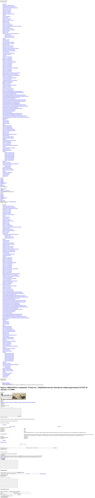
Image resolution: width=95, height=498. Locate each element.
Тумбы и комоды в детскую (8, 28)
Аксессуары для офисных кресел (9, 129)
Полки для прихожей (7, 144)
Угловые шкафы (6, 174)
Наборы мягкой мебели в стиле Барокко (10, 274)
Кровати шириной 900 (9, 360)
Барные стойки (8, 34)
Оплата (1, 180)
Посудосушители (6, 51)
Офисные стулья (6, 333)
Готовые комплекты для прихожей (9, 140)
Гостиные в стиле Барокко (8, 263)
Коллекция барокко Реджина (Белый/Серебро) (11, 103)
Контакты (2, 183)
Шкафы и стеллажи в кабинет (8, 137)
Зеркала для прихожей (7, 141)
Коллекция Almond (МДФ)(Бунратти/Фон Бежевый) (12, 91)
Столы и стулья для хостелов (8, 88)
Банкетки (4, 119)
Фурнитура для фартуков (7, 58)
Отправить (19, 472)
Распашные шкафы (6, 173)
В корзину (19, 416)
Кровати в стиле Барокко (7, 70)
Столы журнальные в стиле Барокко (9, 77)
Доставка (2, 179)
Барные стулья (5, 32)
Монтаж (2, 181)
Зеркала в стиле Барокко (7, 65)
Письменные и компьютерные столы (10, 134)
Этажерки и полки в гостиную (8, 13)
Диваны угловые (6, 121)
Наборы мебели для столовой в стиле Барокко (11, 72)
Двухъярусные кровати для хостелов (9, 85)
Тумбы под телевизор (7, 11)
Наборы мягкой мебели (7, 125)
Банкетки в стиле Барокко (8, 60)
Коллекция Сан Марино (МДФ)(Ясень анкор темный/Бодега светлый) (16, 117)
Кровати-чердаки (6, 21)
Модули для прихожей (7, 142)
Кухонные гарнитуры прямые (8, 42)
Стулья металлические (7, 54)
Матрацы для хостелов (7, 87)
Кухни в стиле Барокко (7, 71)
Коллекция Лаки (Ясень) (7, 112)
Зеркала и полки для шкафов (8, 169)
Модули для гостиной (7, 8)
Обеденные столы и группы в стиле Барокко (11, 75)
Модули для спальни (7, 162)
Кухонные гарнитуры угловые (8, 43)
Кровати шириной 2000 (9, 157)
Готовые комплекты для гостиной (9, 6)
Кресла (4, 124)
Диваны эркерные (6, 123)
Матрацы (4, 161)
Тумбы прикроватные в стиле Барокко (10, 80)
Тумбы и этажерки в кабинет (8, 136)
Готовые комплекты (6, 16)
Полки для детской (6, 27)
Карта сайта (2, 185)
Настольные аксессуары (9, 37)
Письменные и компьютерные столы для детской (12, 26)
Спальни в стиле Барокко (7, 76)
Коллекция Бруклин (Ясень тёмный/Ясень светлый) (12, 108)
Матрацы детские (6, 22)
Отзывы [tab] (4, 440)
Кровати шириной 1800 (9, 156)
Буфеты (4, 38)
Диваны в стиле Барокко (7, 64)
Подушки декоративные (7, 126)
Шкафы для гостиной (7, 12)
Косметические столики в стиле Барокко (10, 67)
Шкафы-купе (5, 376)
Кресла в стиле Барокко (7, 69)
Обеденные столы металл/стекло (9, 49)
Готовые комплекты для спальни (9, 147)
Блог (1, 184)
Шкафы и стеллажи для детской (9, 29)
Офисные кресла (6, 131)
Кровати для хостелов (7, 86)
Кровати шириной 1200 (9, 152)
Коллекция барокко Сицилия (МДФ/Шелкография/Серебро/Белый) (15, 306)
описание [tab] (4, 424)
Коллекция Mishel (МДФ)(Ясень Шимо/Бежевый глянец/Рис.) (14, 94)
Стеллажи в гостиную (7, 10)
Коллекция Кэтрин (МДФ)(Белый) (9, 109)
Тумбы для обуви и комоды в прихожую (10, 145)
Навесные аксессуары (9, 35)
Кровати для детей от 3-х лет (8, 220)
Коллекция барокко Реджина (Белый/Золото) (11, 102)
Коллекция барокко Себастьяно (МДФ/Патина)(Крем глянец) (14, 104)
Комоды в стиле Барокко (7, 66)
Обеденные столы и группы (8, 247)
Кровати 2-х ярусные (7, 18)
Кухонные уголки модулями (8, 45)
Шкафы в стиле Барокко (7, 82)
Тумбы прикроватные (7, 167)
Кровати (4, 151)
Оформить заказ (13, 201)
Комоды (4, 171)
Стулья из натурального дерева (9, 53)
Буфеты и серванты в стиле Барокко (9, 61)
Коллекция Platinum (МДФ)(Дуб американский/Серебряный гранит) (15, 96)
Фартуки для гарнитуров (7, 56)
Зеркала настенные (6, 349)
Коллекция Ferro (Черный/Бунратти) (9, 93)
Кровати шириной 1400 (9, 153)
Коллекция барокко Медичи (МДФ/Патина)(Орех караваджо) (14, 101)
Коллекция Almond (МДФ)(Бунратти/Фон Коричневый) (13, 92)
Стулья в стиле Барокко (7, 78)
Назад (23, 472)
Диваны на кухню (6, 39)
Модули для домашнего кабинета (9, 130)
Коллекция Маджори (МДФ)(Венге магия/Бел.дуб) (12, 114)
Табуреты (4, 55)
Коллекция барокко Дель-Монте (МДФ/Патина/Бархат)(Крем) (14, 99)
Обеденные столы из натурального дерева (11, 48)
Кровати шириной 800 (9, 158)
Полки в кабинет (6, 135)
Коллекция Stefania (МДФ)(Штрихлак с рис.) (11, 97)
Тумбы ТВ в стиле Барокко (8, 81)
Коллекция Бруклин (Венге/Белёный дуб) (10, 107)
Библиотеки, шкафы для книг (8, 5)
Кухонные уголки (6, 44)
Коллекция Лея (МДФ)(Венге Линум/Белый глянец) (12, 113)
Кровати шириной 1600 (9, 155)
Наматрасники (8, 166)
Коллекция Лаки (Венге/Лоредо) (9, 110)
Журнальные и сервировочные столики (10, 7)
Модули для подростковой (8, 24)
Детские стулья (6, 17)
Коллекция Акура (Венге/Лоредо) (9, 98)
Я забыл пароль (43, 473)
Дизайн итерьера (3, 182)
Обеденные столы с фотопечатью (9, 50)
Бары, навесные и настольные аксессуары (11, 33)
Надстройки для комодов (7, 172)
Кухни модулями (6, 40)
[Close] (9, 464)
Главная (1, 177)
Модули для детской (6, 23)
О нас (1, 178)
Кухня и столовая (6, 382)
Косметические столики (7, 150)
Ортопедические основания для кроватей (10, 163)
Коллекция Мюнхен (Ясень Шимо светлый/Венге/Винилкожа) (14, 115)
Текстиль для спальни (7, 164)
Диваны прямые (6, 120)
